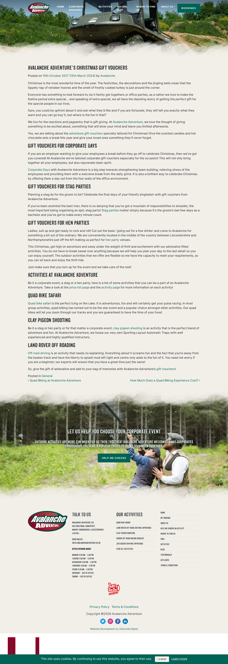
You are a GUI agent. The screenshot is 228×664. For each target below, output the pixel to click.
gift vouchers (165, 369)
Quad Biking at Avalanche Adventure (55, 380)
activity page (110, 287)
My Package (165, 517)
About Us (167, 6)
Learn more (179, 659)
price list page (79, 287)
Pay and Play (122, 8)
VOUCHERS (11, 649)
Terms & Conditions (169, 565)
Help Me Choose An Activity (172, 528)
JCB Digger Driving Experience (129, 543)
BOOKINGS (188, 8)
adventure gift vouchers (86, 133)
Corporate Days (39, 170)
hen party (112, 240)
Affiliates (165, 560)
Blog (163, 549)
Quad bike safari (39, 303)
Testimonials (166, 554)
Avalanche (107, 76)
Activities (105, 6)
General (47, 376)
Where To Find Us (145, 8)
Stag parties (110, 210)
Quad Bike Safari (123, 522)
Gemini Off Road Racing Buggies (130, 538)
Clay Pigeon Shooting (125, 533)
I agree (162, 659)
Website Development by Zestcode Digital (114, 628)
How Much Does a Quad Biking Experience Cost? (164, 380)
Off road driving (39, 353)
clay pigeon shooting (127, 328)
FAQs (162, 538)
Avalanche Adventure (128, 122)
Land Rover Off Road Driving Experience (133, 527)
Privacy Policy (100, 607)
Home (60, 6)
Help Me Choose (114, 458)
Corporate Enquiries (76, 8)
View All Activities (124, 548)
